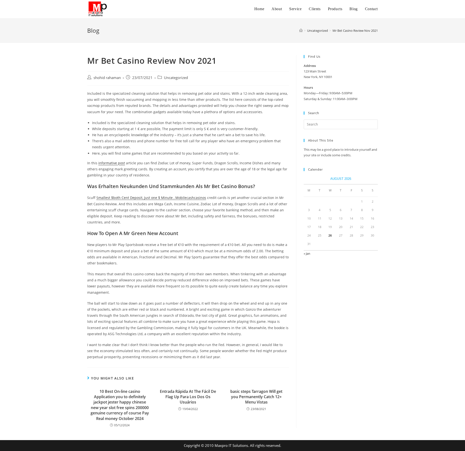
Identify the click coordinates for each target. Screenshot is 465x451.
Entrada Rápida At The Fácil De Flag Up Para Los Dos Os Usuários (188, 397)
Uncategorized (176, 77)
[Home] (300, 30)
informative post (111, 163)
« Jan (307, 253)
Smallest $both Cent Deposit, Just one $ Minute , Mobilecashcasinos (151, 197)
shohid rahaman (107, 77)
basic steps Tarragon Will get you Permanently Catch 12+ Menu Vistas (256, 397)
